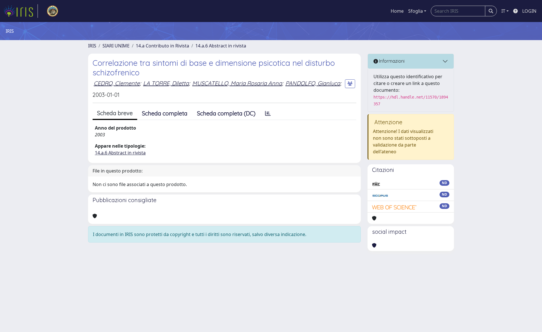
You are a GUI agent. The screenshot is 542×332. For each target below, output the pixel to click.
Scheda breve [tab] (115, 113)
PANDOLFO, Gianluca (312, 83)
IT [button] (503, 11)
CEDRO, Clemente (117, 83)
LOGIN (529, 11)
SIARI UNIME (116, 46)
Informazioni (391, 61)
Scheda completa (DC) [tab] (226, 113)
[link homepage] (20, 11)
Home (397, 11)
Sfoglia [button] (415, 11)
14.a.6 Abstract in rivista (220, 46)
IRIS (92, 46)
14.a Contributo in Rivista (162, 46)
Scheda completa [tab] (164, 113)
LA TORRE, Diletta (166, 83)
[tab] (268, 113)
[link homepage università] (52, 11)
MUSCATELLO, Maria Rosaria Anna (237, 83)
